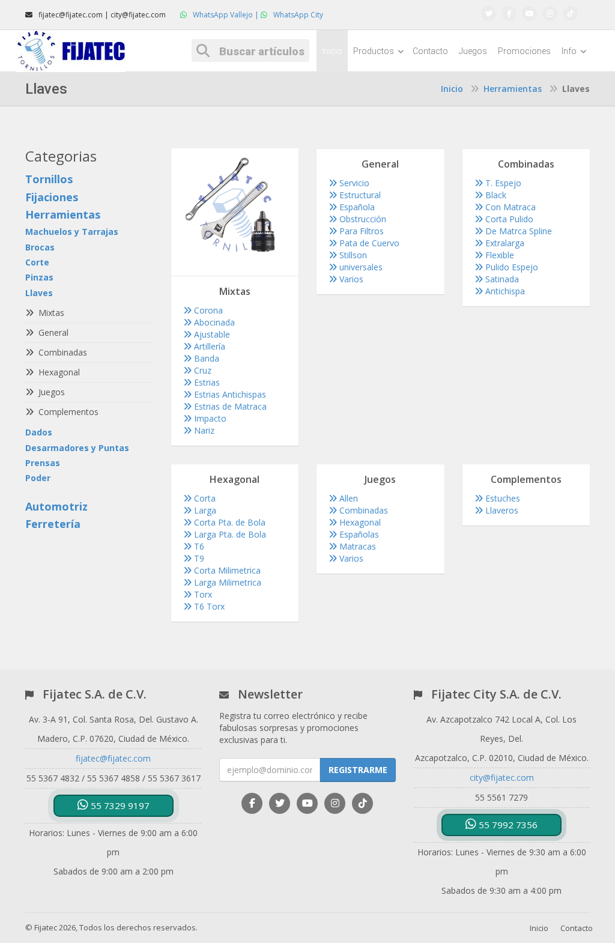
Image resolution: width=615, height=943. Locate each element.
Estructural (359, 195)
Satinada (501, 279)
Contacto (430, 51)
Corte (37, 262)
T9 (198, 558)
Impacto (209, 418)
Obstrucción (361, 219)
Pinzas (39, 277)
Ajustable (211, 334)
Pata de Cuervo (368, 243)
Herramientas (512, 88)
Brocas (40, 247)
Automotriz (56, 506)
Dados (38, 432)
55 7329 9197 (119, 805)
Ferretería (52, 524)
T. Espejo (502, 183)
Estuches (501, 498)
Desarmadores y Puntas (77, 447)
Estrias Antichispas (229, 394)
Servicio (353, 183)
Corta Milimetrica (226, 570)
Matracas (356, 546)
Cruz (201, 370)
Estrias (206, 382)
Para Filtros (360, 231)
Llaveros (500, 510)
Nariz (203, 430)
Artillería (208, 346)
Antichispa (504, 291)
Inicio (332, 51)
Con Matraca (509, 207)
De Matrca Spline (517, 231)
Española (356, 207)
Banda (205, 358)
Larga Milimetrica (226, 582)
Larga (204, 510)
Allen (347, 498)
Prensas (42, 462)
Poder (37, 478)
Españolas (358, 534)
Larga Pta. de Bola (229, 534)
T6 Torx (208, 606)
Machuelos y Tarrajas (71, 231)
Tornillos (49, 179)
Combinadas (362, 510)
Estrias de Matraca (229, 406)
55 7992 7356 (507, 825)
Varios (350, 279)
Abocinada (213, 322)
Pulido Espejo (510, 267)
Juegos (473, 51)
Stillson (352, 255)
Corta (204, 498)
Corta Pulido (508, 219)
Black (494, 195)
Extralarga (503, 243)
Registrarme (358, 769)
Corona (207, 310)
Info (570, 51)
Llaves (39, 293)
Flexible (498, 255)
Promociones (524, 51)
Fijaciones (51, 197)
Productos (374, 51)
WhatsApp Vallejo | (226, 15)
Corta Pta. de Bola (228, 522)
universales (360, 267)
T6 (198, 546)
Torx (202, 594)
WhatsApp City (297, 15)
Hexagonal (359, 522)
